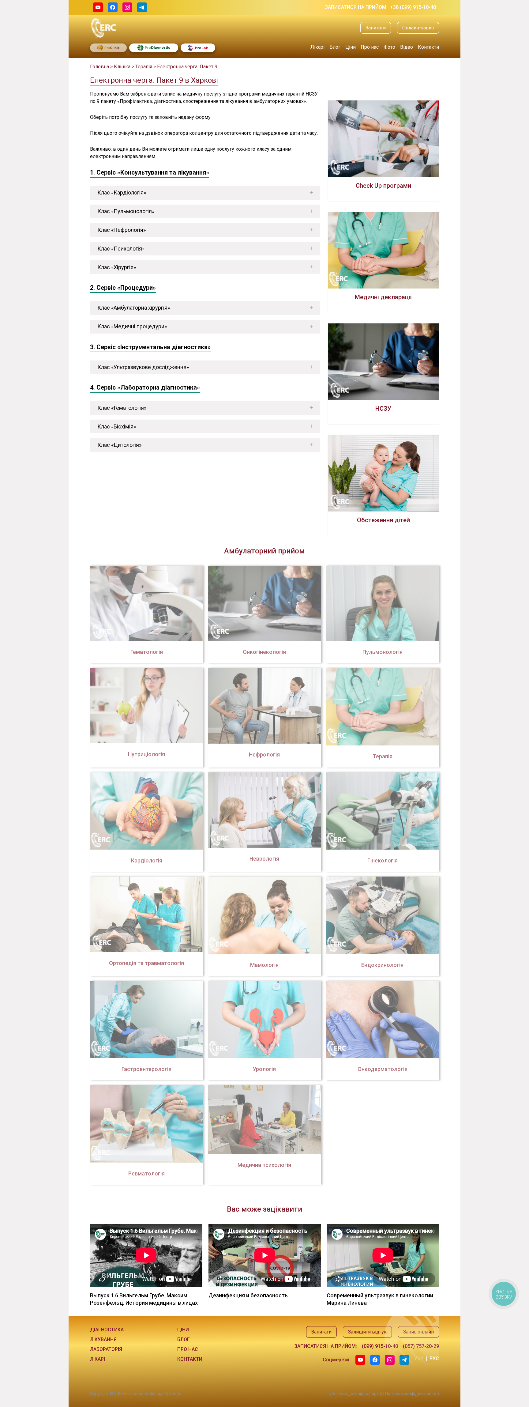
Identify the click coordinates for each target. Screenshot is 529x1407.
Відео (406, 47)
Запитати (376, 28)
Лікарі (317, 47)
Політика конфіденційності (412, 1393)
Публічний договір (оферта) (354, 1393)
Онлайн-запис (418, 28)
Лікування (103, 1339)
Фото (389, 47)
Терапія (143, 67)
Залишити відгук (367, 1332)
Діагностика (107, 1330)
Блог (334, 47)
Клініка (122, 67)
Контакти (428, 47)
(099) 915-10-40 (380, 1346)
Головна (99, 67)
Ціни (350, 47)
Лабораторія (106, 1349)
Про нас (370, 47)
